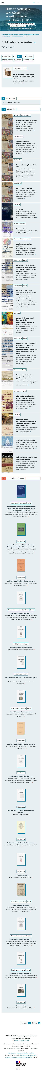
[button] (29, 1023)
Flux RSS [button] (34, 1023)
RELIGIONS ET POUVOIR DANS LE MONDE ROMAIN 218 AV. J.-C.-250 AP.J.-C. (24, 77)
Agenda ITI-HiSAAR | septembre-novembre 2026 (25, 143)
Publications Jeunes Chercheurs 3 (21, 939)
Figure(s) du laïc (21, 229)
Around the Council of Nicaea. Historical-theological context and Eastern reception (21, 546)
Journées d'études (7, 60)
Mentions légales (22, 1053)
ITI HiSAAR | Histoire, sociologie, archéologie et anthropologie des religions (20, 34)
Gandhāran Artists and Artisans (21, 648)
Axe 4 (24, 56)
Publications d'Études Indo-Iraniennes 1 (21, 843)
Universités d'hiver (28, 60)
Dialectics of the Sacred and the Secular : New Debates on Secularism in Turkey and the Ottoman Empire (26, 268)
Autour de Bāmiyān (21, 1006)
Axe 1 (14, 56)
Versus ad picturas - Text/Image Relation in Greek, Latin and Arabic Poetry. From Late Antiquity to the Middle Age (21, 509)
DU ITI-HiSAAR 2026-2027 (24, 188)
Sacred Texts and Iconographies (21, 712)
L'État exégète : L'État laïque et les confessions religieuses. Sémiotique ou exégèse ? (26, 398)
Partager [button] (24, 1023)
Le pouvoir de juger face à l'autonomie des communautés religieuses (25, 320)
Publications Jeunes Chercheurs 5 (21, 613)
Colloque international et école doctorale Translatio (26, 458)
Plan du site (12, 1053)
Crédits (31, 1053)
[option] (21, 124)
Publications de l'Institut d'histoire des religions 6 (21, 812)
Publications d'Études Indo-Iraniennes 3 (21, 581)
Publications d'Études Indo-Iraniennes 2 (21, 744)
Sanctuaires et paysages (21, 905)
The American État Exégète (25, 440)
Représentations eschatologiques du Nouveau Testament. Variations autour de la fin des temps (26, 423)
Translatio (19, 209)
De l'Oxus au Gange (21, 875)
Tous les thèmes (6, 56)
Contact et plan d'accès (21, 1040)
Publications (7, 36)
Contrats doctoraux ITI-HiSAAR (26, 120)
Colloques (30, 56)
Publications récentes (17, 36)
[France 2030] (35, 28)
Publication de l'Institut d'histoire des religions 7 (21, 679)
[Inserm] (33, 26)
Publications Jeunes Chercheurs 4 (21, 776)
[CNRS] (29, 26)
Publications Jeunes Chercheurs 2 (21, 974)
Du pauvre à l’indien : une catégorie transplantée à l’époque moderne (25, 377)
